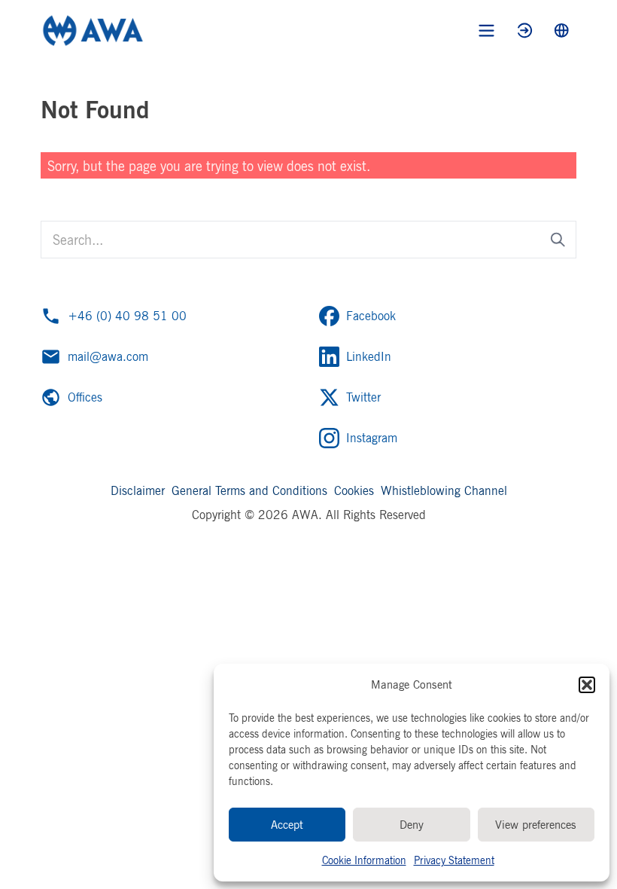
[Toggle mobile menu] (486, 30)
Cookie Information (364, 860)
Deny (412, 824)
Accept (287, 824)
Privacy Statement (454, 860)
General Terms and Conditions (249, 490)
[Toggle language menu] (561, 30)
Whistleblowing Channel (444, 490)
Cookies (354, 490)
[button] (586, 684)
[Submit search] (558, 240)
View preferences (535, 824)
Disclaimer (138, 490)
